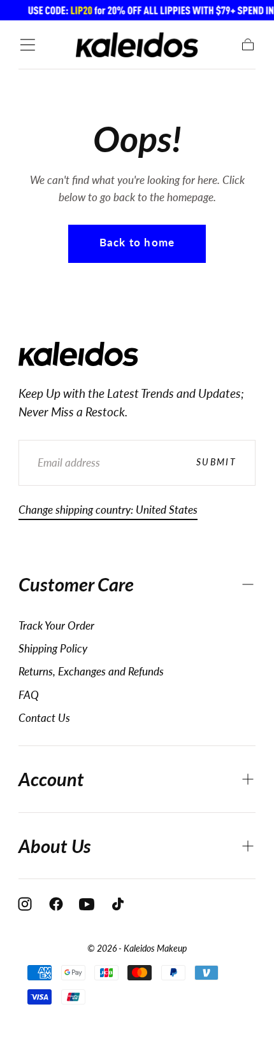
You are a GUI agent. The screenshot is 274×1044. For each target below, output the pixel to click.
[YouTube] (87, 904)
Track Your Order (56, 625)
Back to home (137, 242)
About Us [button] (54, 846)
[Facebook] (56, 904)
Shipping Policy (52, 648)
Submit (216, 461)
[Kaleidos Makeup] (78, 354)
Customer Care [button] (76, 584)
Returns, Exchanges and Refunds (91, 671)
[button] (27, 45)
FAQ (28, 695)
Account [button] (51, 779)
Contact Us (44, 717)
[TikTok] (118, 904)
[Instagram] (25, 904)
